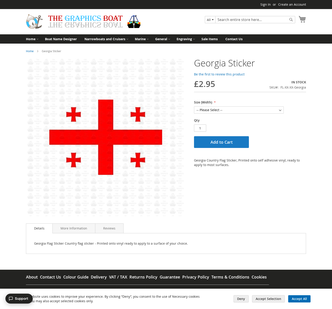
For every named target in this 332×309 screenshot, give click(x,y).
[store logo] (83, 21)
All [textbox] (209, 20)
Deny (241, 299)
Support (21, 298)
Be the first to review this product (219, 74)
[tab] (39, 228)
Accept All (299, 299)
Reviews (109, 228)
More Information (74, 228)
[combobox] (210, 19)
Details (39, 228)
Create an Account (292, 4)
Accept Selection (268, 299)
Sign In (265, 4)
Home (30, 51)
